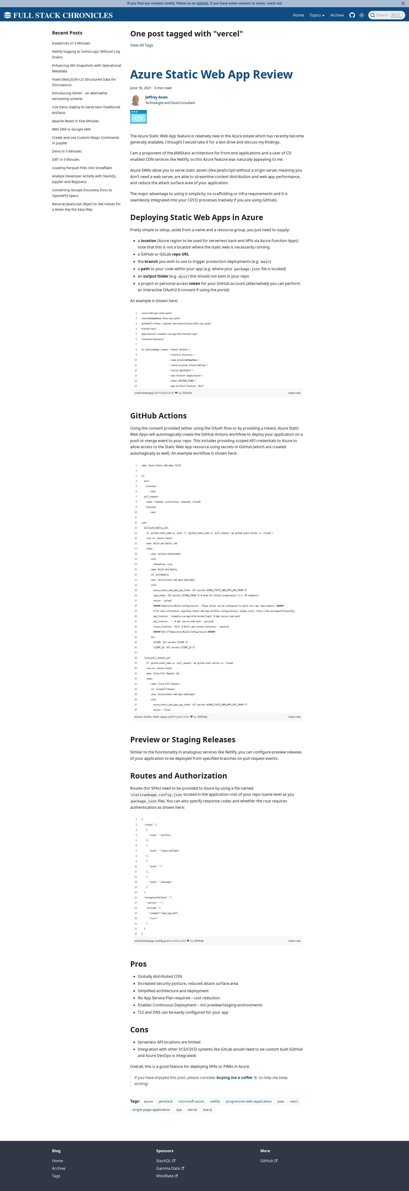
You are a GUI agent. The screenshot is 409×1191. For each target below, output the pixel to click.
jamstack (166, 1101)
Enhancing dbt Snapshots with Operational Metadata (86, 68)
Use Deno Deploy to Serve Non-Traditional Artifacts (86, 110)
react (294, 1101)
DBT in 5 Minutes (66, 159)
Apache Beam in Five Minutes (75, 121)
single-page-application (151, 1109)
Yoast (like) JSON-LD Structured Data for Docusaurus (84, 82)
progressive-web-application (249, 1101)
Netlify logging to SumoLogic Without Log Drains (86, 54)
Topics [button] (315, 15)
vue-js (207, 1109)
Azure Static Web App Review (211, 74)
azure (148, 1101)
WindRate (164, 1175)
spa (179, 1109)
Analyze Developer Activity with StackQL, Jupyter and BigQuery (84, 179)
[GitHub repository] (352, 15)
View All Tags (141, 45)
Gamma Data (168, 1168)
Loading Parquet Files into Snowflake (82, 167)
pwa (280, 1101)
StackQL (163, 1160)
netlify (215, 1101)
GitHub (202, 3)
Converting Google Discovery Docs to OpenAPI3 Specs (82, 193)
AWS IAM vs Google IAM (71, 129)
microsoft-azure (191, 1101)
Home (298, 15)
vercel (192, 1109)
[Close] (403, 3)
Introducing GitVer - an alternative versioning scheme (79, 96)
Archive (337, 15)
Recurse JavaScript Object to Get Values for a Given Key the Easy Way (86, 206)
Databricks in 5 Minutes (71, 43)
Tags (56, 1175)
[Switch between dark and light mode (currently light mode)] (361, 15)
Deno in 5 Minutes (67, 151)
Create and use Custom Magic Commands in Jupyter (85, 140)
